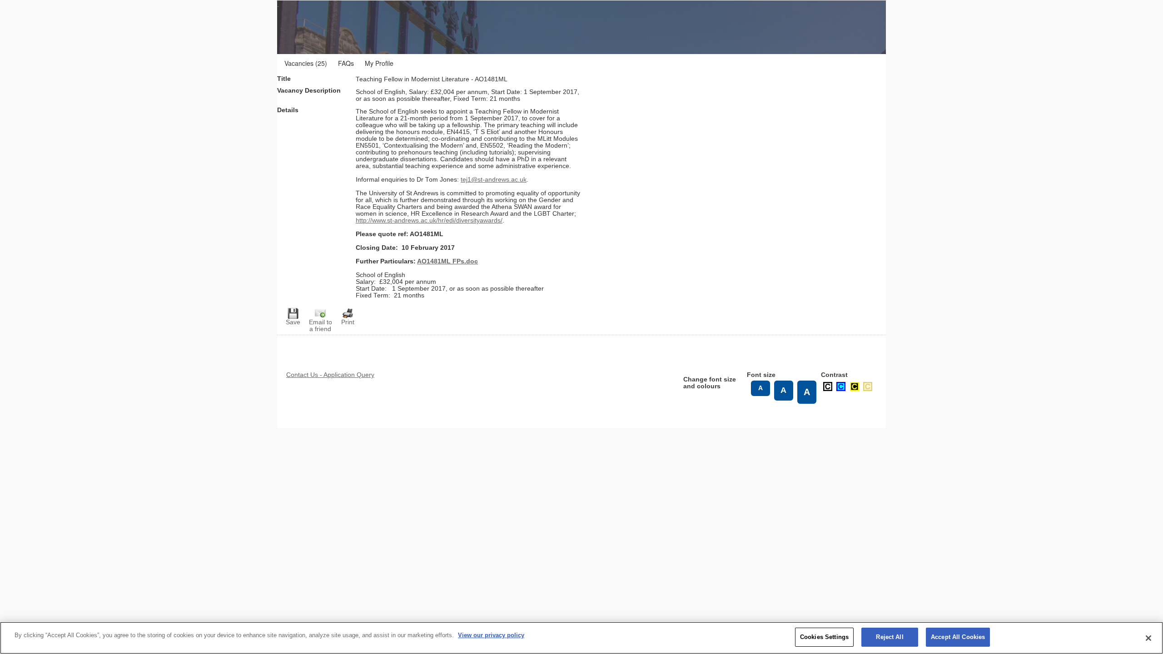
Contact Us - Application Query (330, 375)
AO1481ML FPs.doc (447, 261)
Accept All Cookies (958, 637)
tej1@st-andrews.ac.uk (494, 179)
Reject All (889, 637)
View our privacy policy (491, 635)
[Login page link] (368, 27)
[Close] (1148, 638)
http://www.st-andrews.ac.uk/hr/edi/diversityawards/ (429, 220)
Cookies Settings (824, 637)
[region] (581, 638)
